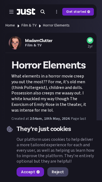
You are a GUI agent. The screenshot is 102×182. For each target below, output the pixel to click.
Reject (58, 172)
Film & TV (28, 25)
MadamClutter (38, 40)
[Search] (42, 11)
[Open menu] (11, 11)
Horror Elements (56, 25)
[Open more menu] (56, 12)
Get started (76, 11)
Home (10, 25)
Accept (28, 172)
